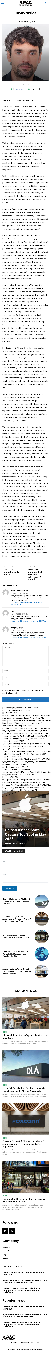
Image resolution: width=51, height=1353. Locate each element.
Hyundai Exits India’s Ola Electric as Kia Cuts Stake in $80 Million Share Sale (16, 901)
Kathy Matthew (10, 843)
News (4, 1032)
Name (5, 861)
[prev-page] (40, 796)
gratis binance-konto (20, 590)
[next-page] (44, 796)
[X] (12, 1231)
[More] (39, 89)
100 (12, 611)
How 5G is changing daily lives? (11, 572)
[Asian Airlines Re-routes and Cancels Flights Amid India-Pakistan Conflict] (42, 954)
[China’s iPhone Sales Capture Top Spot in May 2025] (25, 819)
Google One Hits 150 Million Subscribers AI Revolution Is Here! (17, 936)
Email (5, 874)
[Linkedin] (5, 1231)
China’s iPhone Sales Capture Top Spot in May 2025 (25, 834)
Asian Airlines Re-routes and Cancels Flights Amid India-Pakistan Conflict (15, 954)
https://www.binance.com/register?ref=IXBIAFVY (28, 621)
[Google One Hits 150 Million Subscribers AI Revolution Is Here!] (42, 936)
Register (10, 888)
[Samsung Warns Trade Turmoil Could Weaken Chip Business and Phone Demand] (42, 971)
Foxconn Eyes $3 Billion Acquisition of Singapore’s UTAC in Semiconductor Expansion (16, 919)
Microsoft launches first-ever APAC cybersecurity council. (35, 574)
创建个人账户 (17, 627)
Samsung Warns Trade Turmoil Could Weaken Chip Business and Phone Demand (17, 971)
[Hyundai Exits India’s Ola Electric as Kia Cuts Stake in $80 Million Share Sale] (42, 901)
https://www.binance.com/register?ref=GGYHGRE (29, 637)
